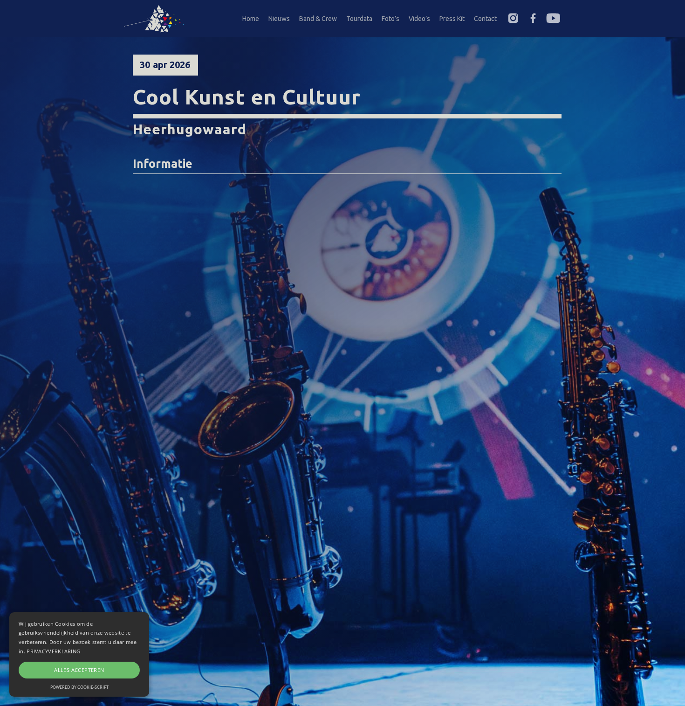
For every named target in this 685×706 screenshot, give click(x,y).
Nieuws (279, 18)
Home (250, 18)
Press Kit (452, 18)
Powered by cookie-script (79, 687)
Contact (485, 18)
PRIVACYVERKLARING (53, 651)
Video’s (419, 18)
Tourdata (359, 18)
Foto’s (390, 18)
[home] (158, 18)
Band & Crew (318, 18)
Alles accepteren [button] (79, 669)
